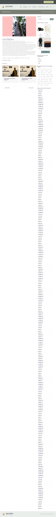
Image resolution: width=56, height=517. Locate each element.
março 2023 (40, 157)
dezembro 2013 (40, 360)
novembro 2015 (40, 318)
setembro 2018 (40, 256)
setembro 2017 (40, 278)
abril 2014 (40, 353)
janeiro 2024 (40, 141)
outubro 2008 (40, 473)
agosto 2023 (40, 148)
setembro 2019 (40, 234)
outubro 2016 (40, 298)
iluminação (51, 74)
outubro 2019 (40, 232)
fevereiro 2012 (40, 400)
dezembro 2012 (40, 382)
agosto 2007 (40, 499)
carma (51, 69)
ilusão (39, 76)
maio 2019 (39, 241)
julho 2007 (40, 501)
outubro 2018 (40, 254)
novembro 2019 (40, 230)
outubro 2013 (40, 364)
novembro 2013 (40, 362)
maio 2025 (39, 115)
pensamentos (43, 79)
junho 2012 (40, 393)
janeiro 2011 (40, 424)
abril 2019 (40, 243)
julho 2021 (40, 194)
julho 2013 (40, 369)
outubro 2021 (40, 188)
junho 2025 (40, 113)
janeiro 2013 (40, 380)
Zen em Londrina (31, 87)
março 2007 (40, 508)
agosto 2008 (40, 477)
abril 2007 (40, 506)
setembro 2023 (40, 146)
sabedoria (41, 81)
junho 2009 (40, 459)
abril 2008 (40, 484)
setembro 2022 (40, 168)
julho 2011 (40, 413)
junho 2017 (40, 283)
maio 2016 (39, 307)
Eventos (39, 61)
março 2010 (40, 442)
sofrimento (48, 83)
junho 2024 (40, 135)
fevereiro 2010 (40, 444)
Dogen (42, 72)
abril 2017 (40, 287)
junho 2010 (40, 437)
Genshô (47, 74)
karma (41, 76)
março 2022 (40, 179)
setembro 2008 (40, 475)
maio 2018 (39, 263)
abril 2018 (40, 265)
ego (44, 72)
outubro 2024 (40, 128)
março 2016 (40, 311)
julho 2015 (40, 325)
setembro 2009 (40, 453)
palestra (39, 79)
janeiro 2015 (40, 336)
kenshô (44, 76)
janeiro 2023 (40, 161)
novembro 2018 (40, 252)
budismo (44, 69)
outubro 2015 (40, 320)
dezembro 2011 (40, 404)
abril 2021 (40, 199)
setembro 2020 (40, 212)
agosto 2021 (40, 192)
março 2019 (40, 245)
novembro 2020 (40, 208)
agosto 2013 (40, 367)
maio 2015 (39, 329)
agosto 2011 (40, 411)
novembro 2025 (40, 104)
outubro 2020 (40, 210)
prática (47, 79)
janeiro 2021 (40, 205)
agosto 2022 (40, 170)
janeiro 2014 (40, 358)
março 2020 (40, 223)
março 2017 (40, 289)
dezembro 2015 (40, 316)
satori (42, 83)
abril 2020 (40, 221)
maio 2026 (39, 93)
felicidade (39, 74)
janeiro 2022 (40, 183)
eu (46, 72)
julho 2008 (40, 479)
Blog (6, 38)
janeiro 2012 (40, 402)
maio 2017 (39, 285)
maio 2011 (39, 417)
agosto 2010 (40, 433)
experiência (49, 72)
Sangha (39, 83)
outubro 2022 (40, 166)
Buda (41, 69)
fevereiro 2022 (40, 181)
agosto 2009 (40, 455)
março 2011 (40, 420)
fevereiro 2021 (40, 203)
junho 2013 (40, 371)
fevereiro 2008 (40, 488)
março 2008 (40, 486)
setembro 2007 (40, 497)
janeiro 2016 (40, 314)
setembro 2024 (40, 130)
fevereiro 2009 (40, 466)
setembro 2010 (40, 431)
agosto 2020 (40, 214)
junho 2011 (40, 415)
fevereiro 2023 (40, 159)
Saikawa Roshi (46, 81)
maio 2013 (39, 373)
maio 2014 (39, 351)
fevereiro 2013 (40, 378)
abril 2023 (40, 155)
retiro (38, 81)
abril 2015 (40, 331)
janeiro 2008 (40, 490)
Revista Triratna (7, 87)
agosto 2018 (40, 258)
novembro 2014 (40, 340)
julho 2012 (40, 391)
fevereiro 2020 (40, 225)
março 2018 (40, 267)
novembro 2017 (40, 274)
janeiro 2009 (40, 468)
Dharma (39, 72)
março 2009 (40, 464)
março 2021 (40, 201)
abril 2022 (40, 177)
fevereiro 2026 (40, 99)
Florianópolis (43, 74)
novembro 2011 (40, 406)
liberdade (48, 76)
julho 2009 (40, 457)
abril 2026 (40, 95)
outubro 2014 (40, 342)
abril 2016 (40, 309)
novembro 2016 (40, 296)
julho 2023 (40, 150)
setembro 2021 (40, 190)
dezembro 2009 (40, 448)
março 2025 (40, 119)
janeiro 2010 (40, 446)
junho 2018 (40, 261)
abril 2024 (40, 139)
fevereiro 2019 (40, 247)
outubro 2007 (40, 495)
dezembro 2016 (40, 294)
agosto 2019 (40, 236)
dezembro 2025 (40, 102)
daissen (11, 38)
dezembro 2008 (40, 470)
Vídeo (39, 63)
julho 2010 (40, 435)
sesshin (45, 83)
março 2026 (40, 97)
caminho (48, 69)
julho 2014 (40, 347)
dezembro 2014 (40, 338)
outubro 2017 (40, 276)
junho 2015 (40, 327)
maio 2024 (39, 137)
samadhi (50, 81)
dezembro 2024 (40, 124)
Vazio (52, 83)
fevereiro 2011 (40, 422)
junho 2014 (40, 349)
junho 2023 (40, 152)
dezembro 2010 (40, 426)
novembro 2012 (40, 384)
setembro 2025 (40, 108)
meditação (51, 76)
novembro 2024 (40, 126)
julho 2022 (40, 172)
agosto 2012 (40, 389)
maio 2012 (39, 395)
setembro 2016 (40, 300)
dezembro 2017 (40, 272)
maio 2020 (39, 219)
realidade (50, 79)
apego (39, 69)
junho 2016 (40, 305)
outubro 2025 (40, 106)
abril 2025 (40, 117)
